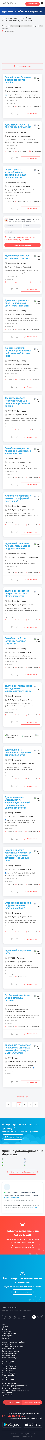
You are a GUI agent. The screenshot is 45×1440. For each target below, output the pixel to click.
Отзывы (4, 1329)
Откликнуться (32, 113)
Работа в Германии (9, 1366)
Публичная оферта (9, 1383)
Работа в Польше (8, 1364)
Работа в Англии (8, 1371)
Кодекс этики (7, 1395)
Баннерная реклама (9, 1333)
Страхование (6, 1331)
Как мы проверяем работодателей (14, 1386)
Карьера (5, 1327)
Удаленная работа (9, 1375)
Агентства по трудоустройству (13, 1342)
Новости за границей (9, 1358)
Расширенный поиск (23, 66)
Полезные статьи (8, 1355)
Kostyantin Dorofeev (11, 1197)
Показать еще (22, 1097)
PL (41, 1317)
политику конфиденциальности (16, 240)
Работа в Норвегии (9, 1368)
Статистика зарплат (9, 1353)
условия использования (25, 237)
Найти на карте (7, 1344)
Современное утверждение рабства (15, 1390)
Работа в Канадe (8, 1379)
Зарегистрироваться (22, 245)
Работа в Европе (8, 1362)
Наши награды (7, 1336)
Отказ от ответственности (12, 1388)
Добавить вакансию (32, 1402)
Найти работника (8, 1349)
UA (38, 1317)
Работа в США (7, 1377)
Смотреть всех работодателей (22, 1172)
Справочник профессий (10, 1351)
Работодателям (33, 3)
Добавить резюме (12, 1402)
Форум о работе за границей (12, 1346)
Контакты (5, 1338)
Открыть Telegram (14, 1137)
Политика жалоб (8, 1392)
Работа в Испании (8, 1373)
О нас (4, 1324)
